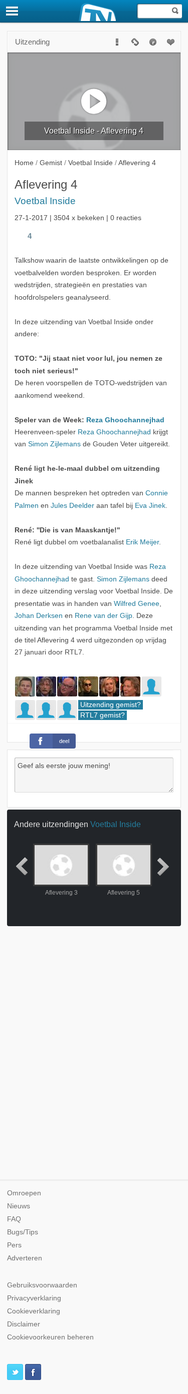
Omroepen (24, 1193)
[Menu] (12, 11)
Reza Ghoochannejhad (125, 420)
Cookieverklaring (33, 1311)
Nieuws (18, 1206)
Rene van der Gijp (103, 615)
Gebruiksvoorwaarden (42, 1285)
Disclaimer (23, 1324)
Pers (14, 1245)
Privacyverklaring (34, 1298)
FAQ (14, 1219)
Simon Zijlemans (54, 444)
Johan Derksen (39, 615)
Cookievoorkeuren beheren (50, 1337)
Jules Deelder (72, 505)
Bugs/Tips (22, 1232)
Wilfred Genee (136, 603)
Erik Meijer (142, 542)
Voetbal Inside (45, 201)
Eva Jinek (150, 505)
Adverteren (24, 1258)
